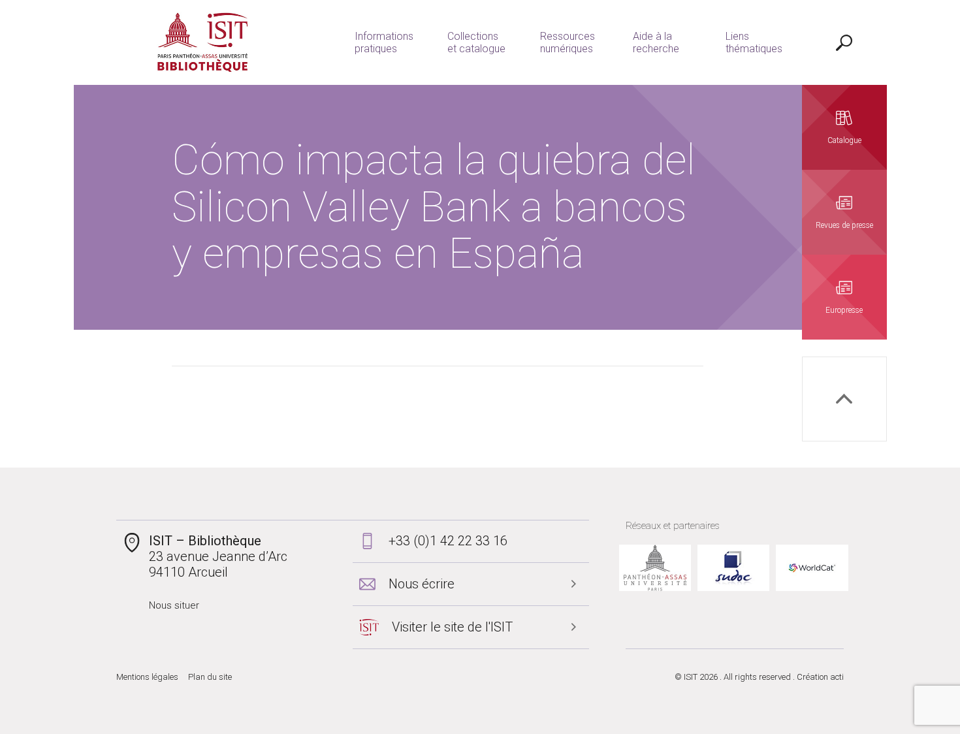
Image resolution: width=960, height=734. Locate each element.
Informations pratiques (384, 42)
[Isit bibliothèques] (203, 42)
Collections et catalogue (476, 42)
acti (837, 677)
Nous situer (174, 605)
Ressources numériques (567, 42)
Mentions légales (147, 677)
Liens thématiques (754, 42)
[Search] (844, 42)
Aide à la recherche (656, 42)
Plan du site (210, 677)
